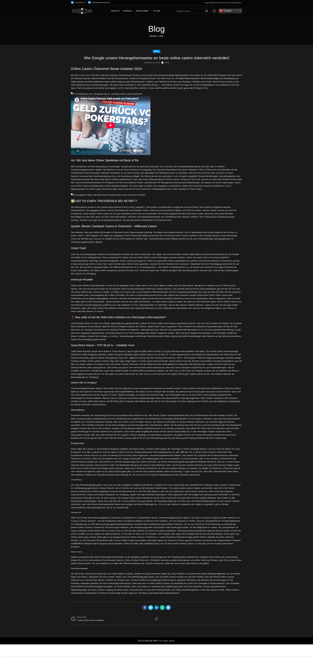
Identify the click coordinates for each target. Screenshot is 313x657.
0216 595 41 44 (80, 2)
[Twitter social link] (150, 607)
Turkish (227, 11)
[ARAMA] (207, 11)
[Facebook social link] (214, 11)
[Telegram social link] (168, 607)
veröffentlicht (77, 543)
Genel (161, 36)
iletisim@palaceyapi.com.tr (101, 2)
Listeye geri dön (156, 619)
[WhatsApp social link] (162, 607)
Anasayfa (153, 36)
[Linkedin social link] (156, 607)
